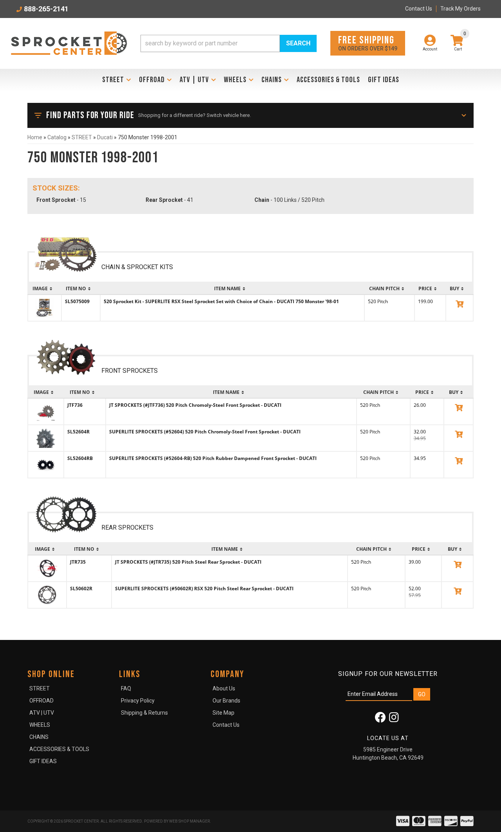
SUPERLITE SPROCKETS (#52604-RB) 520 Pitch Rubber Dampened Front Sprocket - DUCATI (213, 458)
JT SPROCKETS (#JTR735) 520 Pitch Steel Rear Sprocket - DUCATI (188, 562)
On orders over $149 (367, 43)
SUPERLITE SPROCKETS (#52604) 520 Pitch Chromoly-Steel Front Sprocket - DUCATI (205, 431)
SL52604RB (80, 458)
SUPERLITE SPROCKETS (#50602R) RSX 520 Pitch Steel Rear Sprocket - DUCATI (204, 588)
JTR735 (78, 562)
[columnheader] (44, 289)
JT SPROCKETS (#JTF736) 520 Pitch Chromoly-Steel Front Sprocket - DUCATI (195, 405)
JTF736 (75, 405)
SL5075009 (77, 301)
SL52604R (78, 431)
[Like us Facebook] (380, 719)
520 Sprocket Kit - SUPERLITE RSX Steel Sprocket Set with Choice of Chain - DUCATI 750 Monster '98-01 (221, 301)
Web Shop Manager (189, 821)
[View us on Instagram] (394, 719)
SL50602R (81, 588)
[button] (229, 43)
